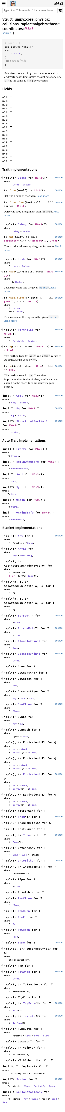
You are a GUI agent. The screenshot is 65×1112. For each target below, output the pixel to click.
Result (37, 240)
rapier (26, 24)
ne (10, 365)
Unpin (20, 500)
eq (10, 346)
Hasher (19, 282)
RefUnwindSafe (27, 461)
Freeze (21, 449)
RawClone (25, 898)
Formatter (11, 240)
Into (30, 575)
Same (21, 942)
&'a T (12, 575)
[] (15, 33)
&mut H (32, 301)
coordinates (12, 29)
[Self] (8, 301)
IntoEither (26, 860)
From (21, 816)
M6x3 (58, 4)
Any (20, 536)
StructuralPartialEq (32, 421)
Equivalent (31, 774)
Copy (19, 395)
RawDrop (24, 911)
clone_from (16, 202)
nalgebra (40, 24)
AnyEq (22, 548)
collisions (10, 24)
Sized (20, 311)
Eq (18, 408)
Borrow (23, 615)
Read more (43, 196)
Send (19, 474)
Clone (22, 177)
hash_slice (16, 297)
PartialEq (25, 330)
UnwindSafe (25, 512)
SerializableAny (29, 1092)
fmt (11, 236)
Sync (19, 487)
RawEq (22, 917)
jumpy (19, 19)
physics (41, 19)
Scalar (17, 53)
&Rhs (38, 365)
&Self (20, 205)
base (54, 24)
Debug (22, 224)
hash (12, 271)
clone (13, 190)
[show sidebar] (3, 3)
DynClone (25, 704)
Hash (21, 259)
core (29, 19)
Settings (60, 10)
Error (54, 240)
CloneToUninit (29, 641)
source (6, 33)
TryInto (29, 1016)
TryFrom (29, 1003)
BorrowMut (25, 628)
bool (10, 350)
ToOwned (24, 971)
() (45, 240)
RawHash (24, 930)
